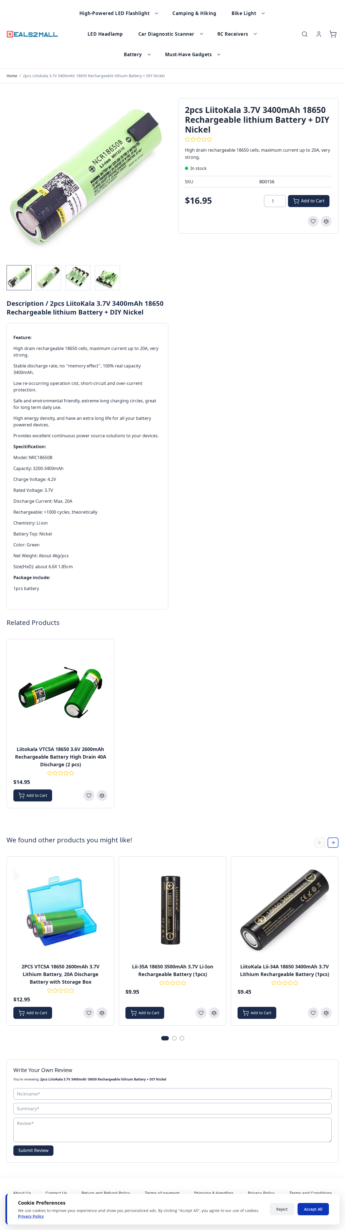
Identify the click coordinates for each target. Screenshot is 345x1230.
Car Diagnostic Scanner (166, 34)
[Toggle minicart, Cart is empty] (333, 34)
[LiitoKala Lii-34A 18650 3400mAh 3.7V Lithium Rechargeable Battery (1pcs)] (285, 910)
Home (12, 75)
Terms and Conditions (310, 1193)
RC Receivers (232, 34)
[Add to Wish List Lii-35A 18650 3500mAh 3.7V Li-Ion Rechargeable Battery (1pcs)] (201, 1012)
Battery (133, 54)
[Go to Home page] (32, 34)
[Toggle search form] (304, 34)
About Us (22, 1193)
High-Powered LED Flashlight (114, 13)
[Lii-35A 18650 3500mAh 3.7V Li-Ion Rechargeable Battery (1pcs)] (172, 910)
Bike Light (244, 13)
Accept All (313, 1209)
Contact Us (56, 1193)
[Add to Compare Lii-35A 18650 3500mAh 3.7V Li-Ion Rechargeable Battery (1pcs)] (214, 1012)
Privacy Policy (261, 1193)
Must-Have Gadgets (188, 54)
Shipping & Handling (213, 1193)
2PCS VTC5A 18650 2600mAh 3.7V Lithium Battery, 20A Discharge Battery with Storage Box (61, 974)
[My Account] (318, 34)
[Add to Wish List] (313, 221)
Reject (282, 1209)
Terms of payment (162, 1193)
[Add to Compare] (326, 221)
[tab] (165, 1038)
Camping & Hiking (194, 13)
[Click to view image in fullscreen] (87, 178)
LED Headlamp (105, 34)
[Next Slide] (333, 842)
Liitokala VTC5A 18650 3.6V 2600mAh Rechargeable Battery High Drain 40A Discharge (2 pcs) (60, 757)
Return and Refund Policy (106, 1193)
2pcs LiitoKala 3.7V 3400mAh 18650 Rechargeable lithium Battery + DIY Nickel (94, 75)
